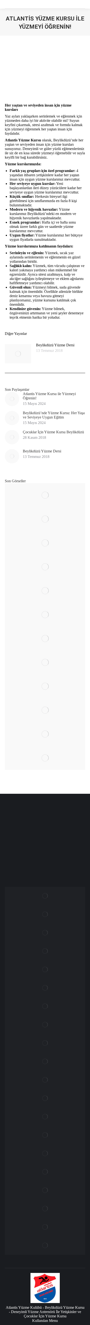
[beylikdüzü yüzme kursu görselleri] (45, 1135)
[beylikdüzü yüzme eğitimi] (45, 662)
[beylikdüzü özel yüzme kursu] (45, 686)
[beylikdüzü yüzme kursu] (45, 591)
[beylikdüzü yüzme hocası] (45, 1227)
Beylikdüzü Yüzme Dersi (55, 345)
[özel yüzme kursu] (45, 543)
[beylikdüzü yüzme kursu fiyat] (45, 1153)
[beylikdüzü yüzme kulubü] (45, 1209)
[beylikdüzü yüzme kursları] (45, 615)
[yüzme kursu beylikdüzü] (45, 734)
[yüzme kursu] (45, 519)
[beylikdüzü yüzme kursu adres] (45, 1172)
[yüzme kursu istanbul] (45, 495)
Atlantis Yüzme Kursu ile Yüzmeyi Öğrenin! (49, 396)
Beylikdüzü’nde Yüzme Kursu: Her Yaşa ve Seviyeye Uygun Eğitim (54, 415)
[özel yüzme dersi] (45, 567)
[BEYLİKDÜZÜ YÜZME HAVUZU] (45, 1245)
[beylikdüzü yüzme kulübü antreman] (45, 1190)
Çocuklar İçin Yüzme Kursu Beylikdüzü (53, 432)
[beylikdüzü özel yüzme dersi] (45, 710)
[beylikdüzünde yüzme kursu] (45, 758)
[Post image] (18, 353)
